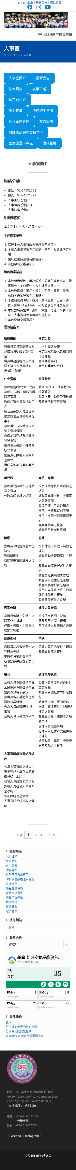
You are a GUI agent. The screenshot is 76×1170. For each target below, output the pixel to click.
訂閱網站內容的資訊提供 (21, 1027)
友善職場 (46, 121)
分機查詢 (23, 1121)
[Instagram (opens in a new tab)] (38, 7)
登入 (9, 1022)
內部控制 (11, 902)
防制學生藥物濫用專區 (20, 879)
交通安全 (11, 884)
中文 (17, 2)
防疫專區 (11, 870)
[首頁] (5, 55)
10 (58, 835)
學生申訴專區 (14, 897)
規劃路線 (30, 1106)
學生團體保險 (14, 888)
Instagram (32, 1136)
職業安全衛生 (14, 893)
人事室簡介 (17, 78)
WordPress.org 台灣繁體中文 (25, 1036)
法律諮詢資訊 (42, 110)
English (28, 2)
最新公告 (41, 2)
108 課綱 (11, 856)
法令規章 (15, 89)
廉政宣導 (50, 143)
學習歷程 (11, 861)
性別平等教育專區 (17, 874)
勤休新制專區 (19, 121)
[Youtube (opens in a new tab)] (47, 7)
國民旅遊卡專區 (21, 143)
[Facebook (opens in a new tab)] (29, 7)
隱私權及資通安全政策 (38, 1155)
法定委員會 (17, 99)
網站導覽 (55, 2)
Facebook (16, 1136)
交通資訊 (14, 1106)
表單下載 (39, 89)
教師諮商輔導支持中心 (26, 132)
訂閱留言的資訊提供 (18, 1031)
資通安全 (11, 906)
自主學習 (11, 866)
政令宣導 (15, 110)
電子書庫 (11, 911)
